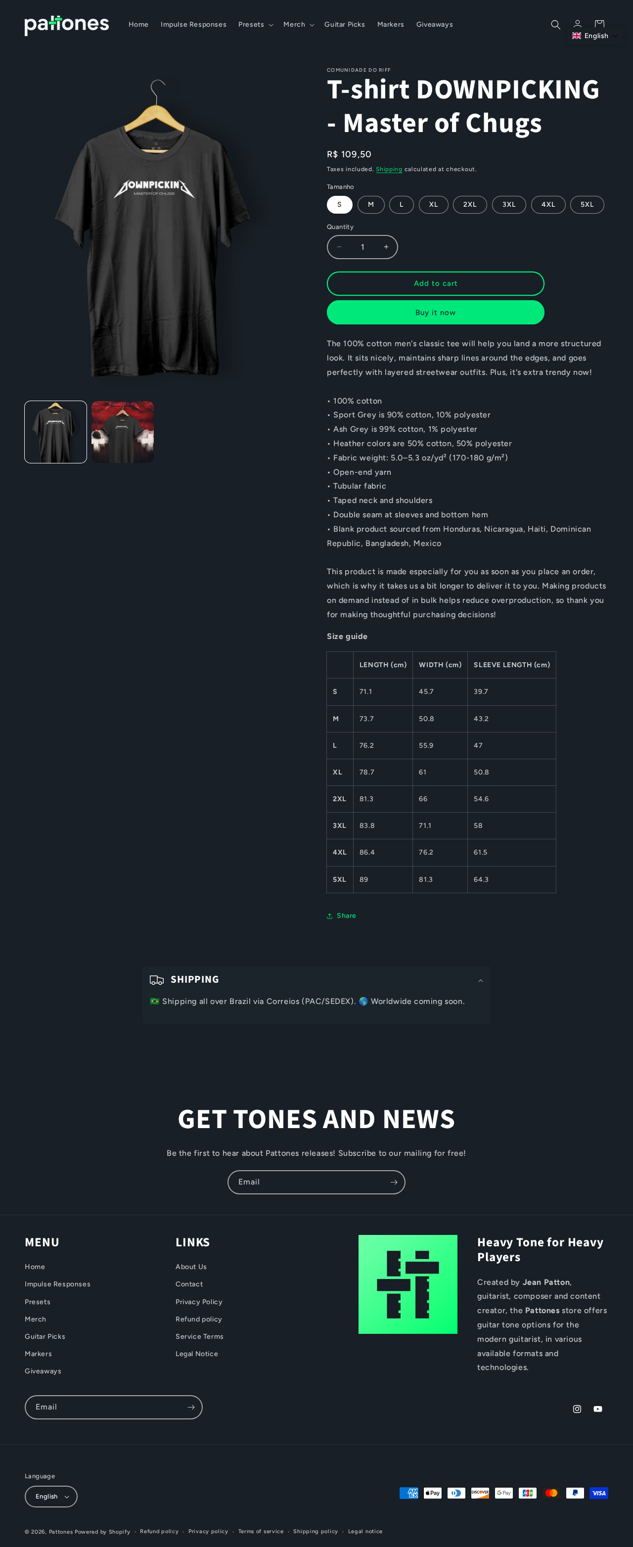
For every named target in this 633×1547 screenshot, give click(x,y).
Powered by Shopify (103, 1532)
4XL (548, 204)
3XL (509, 204)
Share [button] (347, 915)
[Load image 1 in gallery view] (56, 432)
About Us (191, 1267)
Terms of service (261, 1531)
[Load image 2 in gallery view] (122, 432)
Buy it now (435, 312)
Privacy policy (208, 1531)
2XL (470, 204)
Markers (38, 1354)
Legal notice (365, 1531)
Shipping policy (315, 1531)
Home (35, 1267)
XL (433, 204)
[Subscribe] (394, 1182)
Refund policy (199, 1319)
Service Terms (200, 1336)
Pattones (61, 1532)
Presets (37, 1302)
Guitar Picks (45, 1336)
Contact (189, 1284)
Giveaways (43, 1371)
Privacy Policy (199, 1302)
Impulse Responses (57, 1284)
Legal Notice (197, 1354)
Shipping (389, 169)
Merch (35, 1319)
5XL (587, 204)
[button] (254, 24)
